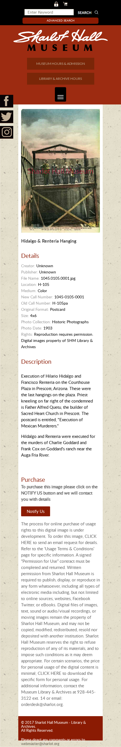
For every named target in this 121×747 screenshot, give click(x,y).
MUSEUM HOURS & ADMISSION (60, 63)
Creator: (28, 265)
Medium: (29, 290)
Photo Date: (31, 328)
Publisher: (29, 272)
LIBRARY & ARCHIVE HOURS (60, 78)
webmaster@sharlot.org (40, 743)
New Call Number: (37, 296)
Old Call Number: (36, 303)
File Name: (30, 278)
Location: (29, 284)
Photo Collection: (36, 321)
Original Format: (35, 309)
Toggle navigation (60, 94)
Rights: (27, 334)
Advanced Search (61, 20)
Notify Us (35, 511)
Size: (25, 315)
